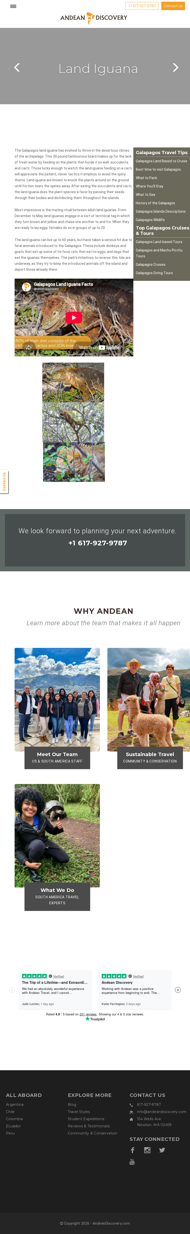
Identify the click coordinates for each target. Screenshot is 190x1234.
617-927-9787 (149, 1104)
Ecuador (13, 1126)
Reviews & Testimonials (89, 1126)
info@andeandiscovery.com (162, 1112)
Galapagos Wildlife (150, 220)
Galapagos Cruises (151, 265)
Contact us (173, 6)
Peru (10, 1133)
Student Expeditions (86, 1119)
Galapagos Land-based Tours (159, 242)
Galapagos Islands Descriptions (161, 211)
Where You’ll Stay (149, 186)
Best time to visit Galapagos (158, 169)
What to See (145, 195)
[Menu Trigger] (13, 6)
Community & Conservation (93, 1133)
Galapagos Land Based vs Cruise (161, 161)
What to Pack (146, 178)
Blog (72, 1104)
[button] (16, 66)
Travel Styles (79, 1112)
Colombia (14, 1119)
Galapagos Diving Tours (154, 273)
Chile (10, 1112)
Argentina (15, 1104)
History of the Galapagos (155, 203)
